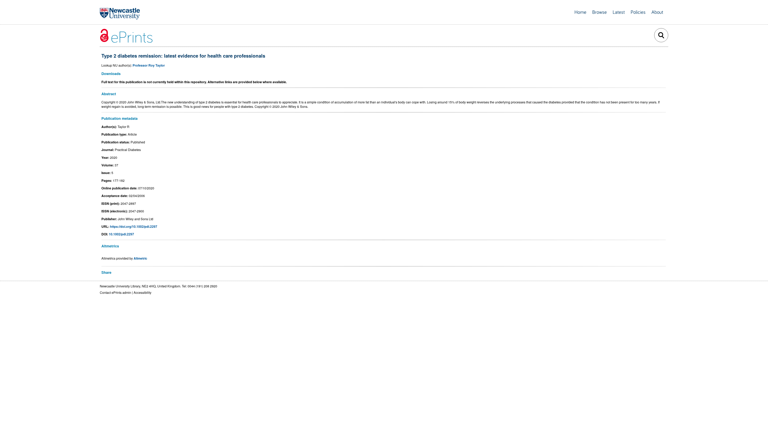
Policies (638, 12)
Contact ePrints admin (115, 292)
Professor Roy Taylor (149, 65)
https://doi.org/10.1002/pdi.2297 (133, 226)
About (657, 12)
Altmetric (140, 258)
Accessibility (142, 292)
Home (580, 12)
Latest (619, 12)
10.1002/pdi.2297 (121, 234)
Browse (599, 12)
